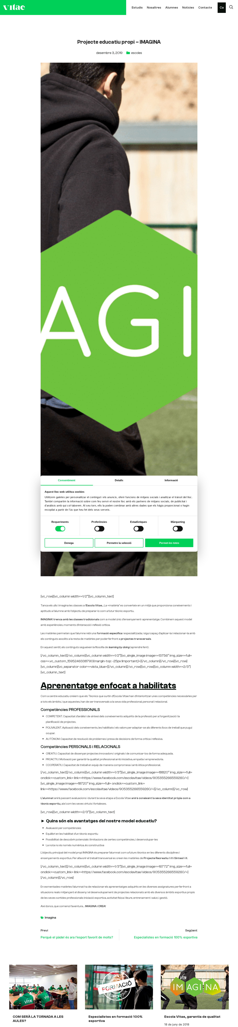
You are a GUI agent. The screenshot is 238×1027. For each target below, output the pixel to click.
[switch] (99, 528)
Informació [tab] (171, 480)
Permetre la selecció (119, 542)
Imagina (50, 917)
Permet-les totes (169, 542)
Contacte (205, 7)
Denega (69, 542)
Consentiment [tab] (66, 480)
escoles (136, 53)
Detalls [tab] (119, 480)
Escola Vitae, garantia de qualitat (192, 1017)
